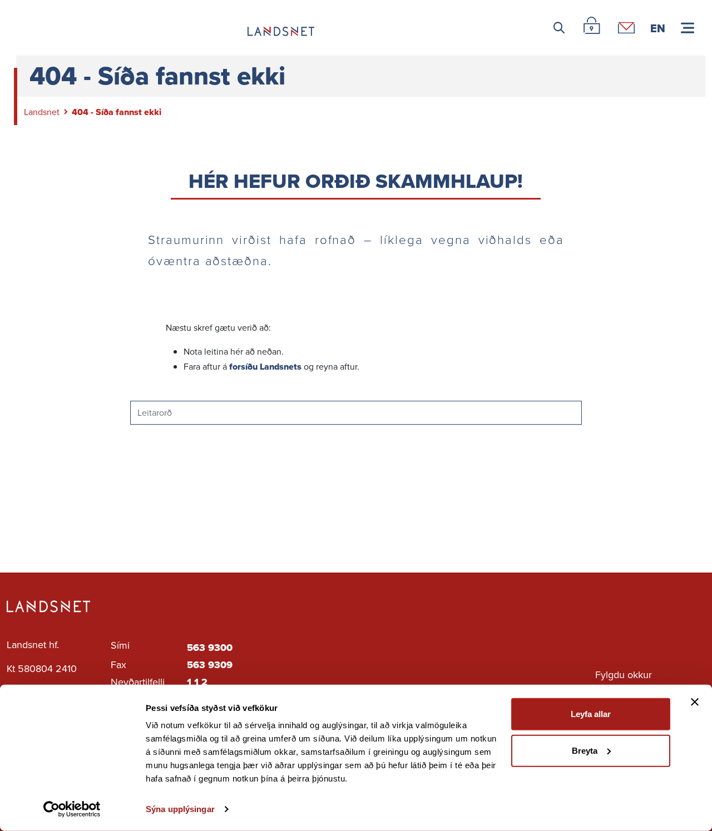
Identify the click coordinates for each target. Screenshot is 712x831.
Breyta (584, 750)
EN (657, 27)
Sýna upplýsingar (180, 809)
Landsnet (42, 112)
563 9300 (210, 647)
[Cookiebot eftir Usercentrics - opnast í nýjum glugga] (72, 809)
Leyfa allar (591, 714)
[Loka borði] (695, 702)
